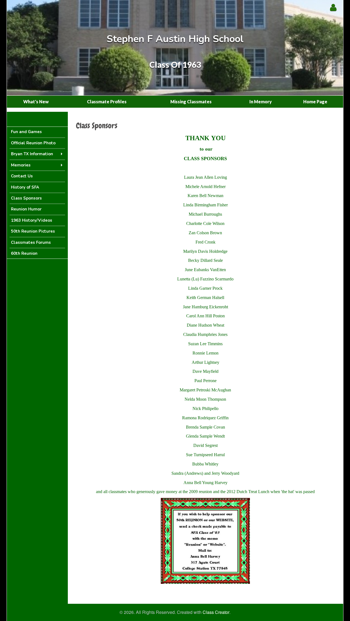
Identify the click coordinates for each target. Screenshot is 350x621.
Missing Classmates (191, 101)
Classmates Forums (31, 242)
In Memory (260, 101)
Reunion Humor (26, 209)
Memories (21, 165)
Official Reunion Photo (33, 143)
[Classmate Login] (333, 7)
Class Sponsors (26, 198)
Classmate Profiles (107, 101)
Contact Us (22, 176)
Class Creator (216, 612)
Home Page (315, 101)
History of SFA (25, 187)
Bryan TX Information (32, 154)
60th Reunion (24, 253)
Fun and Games (26, 131)
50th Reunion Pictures (33, 231)
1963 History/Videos (31, 220)
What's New (36, 101)
